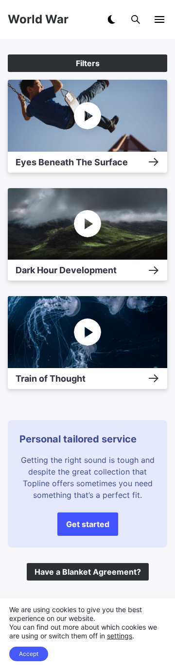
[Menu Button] (159, 19)
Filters (88, 63)
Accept (28, 653)
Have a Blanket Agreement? (88, 572)
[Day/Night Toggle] (111, 19)
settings (119, 636)
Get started (87, 524)
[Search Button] (135, 19)
